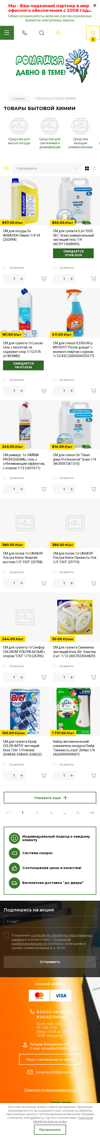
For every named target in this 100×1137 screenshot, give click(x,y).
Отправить (50, 962)
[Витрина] (86, 168)
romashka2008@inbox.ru (54, 1072)
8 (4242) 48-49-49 (53, 1012)
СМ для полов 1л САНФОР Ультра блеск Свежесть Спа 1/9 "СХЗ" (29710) (74, 558)
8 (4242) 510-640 (52, 1017)
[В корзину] (43, 279)
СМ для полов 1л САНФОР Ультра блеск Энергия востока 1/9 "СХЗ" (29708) (23, 558)
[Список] (95, 168)
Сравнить (16, 267)
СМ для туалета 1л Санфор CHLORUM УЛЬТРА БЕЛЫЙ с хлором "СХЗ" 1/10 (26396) (24, 651)
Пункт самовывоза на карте (50, 1059)
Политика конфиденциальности (50, 1090)
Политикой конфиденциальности (41, 941)
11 (77, 812)
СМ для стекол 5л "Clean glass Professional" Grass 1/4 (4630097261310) (74, 459)
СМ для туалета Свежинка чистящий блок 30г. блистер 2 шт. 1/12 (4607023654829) (74, 651)
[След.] (91, 812)
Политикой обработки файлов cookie (63, 1119)
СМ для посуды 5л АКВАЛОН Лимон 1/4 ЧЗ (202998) (21, 235)
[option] (19, 132)
